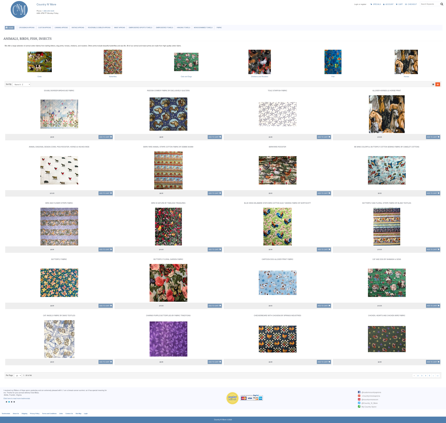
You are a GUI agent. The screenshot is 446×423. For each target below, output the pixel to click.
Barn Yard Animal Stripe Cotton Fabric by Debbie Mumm (168, 147)
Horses (406, 76)
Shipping (24, 413)
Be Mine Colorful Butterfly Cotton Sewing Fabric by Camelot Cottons (386, 147)
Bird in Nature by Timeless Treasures (168, 203)
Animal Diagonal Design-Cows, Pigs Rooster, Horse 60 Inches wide (59, 147)
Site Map (78, 413)
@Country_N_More (370, 403)
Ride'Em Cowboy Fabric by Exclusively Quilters (168, 90)
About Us (16, 413)
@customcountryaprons (371, 392)
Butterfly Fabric (59, 259)
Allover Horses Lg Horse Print (386, 90)
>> (438, 375)
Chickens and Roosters (259, 76)
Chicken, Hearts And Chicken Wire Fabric (386, 315)
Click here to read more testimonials (16, 398)
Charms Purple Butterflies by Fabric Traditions (168, 315)
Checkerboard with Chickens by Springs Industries (277, 315)
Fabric (219, 27)
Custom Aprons (44, 27)
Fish (333, 76)
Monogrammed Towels (202, 27)
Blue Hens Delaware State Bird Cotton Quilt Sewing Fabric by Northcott (277, 203)
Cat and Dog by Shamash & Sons (386, 259)
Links (61, 413)
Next (105, 397)
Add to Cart (104, 137)
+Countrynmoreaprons (371, 396)
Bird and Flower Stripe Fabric (59, 203)
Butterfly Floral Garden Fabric (168, 259)
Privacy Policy (34, 413)
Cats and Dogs (186, 76)
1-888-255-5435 (48, 11)
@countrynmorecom (370, 399)
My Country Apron (369, 406)
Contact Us (69, 413)
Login (86, 413)
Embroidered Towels (164, 27)
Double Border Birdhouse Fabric (59, 90)
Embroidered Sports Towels (140, 27)
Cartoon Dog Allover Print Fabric (277, 259)
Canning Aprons (61, 27)
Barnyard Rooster (277, 147)
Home (10, 28)
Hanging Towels (183, 27)
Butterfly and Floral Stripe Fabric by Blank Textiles (386, 203)
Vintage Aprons (77, 27)
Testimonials (6, 413)
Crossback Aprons (26, 27)
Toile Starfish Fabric (277, 90)
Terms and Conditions (49, 413)
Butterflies (113, 76)
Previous (6, 397)
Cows (40, 76)
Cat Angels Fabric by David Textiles (59, 315)
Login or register (360, 4)
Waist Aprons (119, 27)
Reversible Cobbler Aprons (98, 27)
